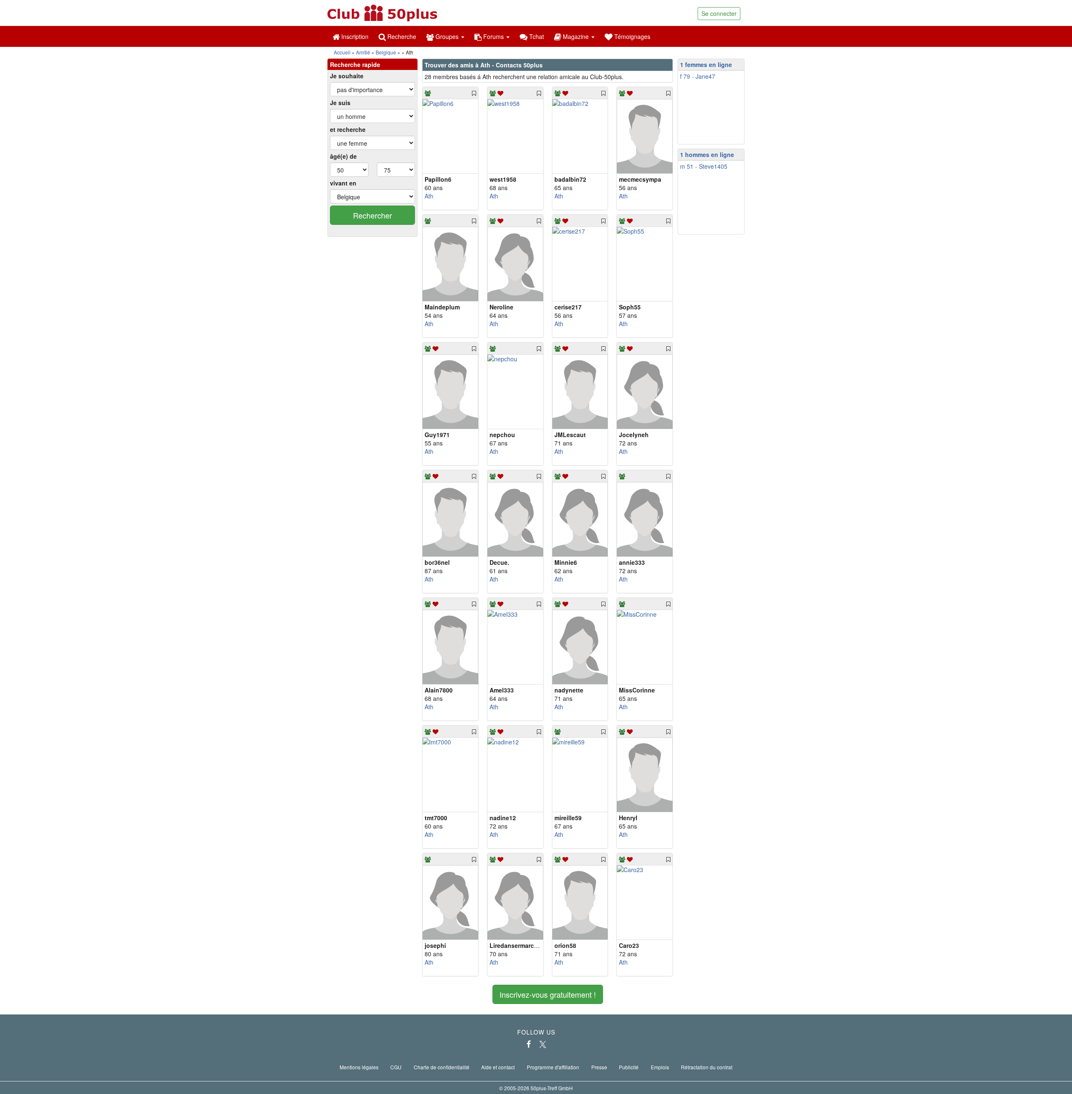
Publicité (629, 1067)
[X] (542, 1044)
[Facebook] (528, 1044)
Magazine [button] (575, 36)
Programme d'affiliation (553, 1067)
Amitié (363, 52)
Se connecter (719, 13)
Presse (599, 1067)
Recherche (401, 36)
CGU (396, 1067)
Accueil (342, 52)
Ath (429, 196)
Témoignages (631, 36)
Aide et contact (498, 1067)
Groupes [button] (447, 36)
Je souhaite (346, 76)
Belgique (386, 52)
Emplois (660, 1067)
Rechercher (372, 215)
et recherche (348, 129)
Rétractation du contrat (706, 1067)
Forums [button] (493, 36)
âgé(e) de (343, 156)
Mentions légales (359, 1067)
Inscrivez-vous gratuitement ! (548, 994)
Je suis (340, 102)
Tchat (536, 36)
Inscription (354, 36)
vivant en (343, 183)
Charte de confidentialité (441, 1067)
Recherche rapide (355, 64)
